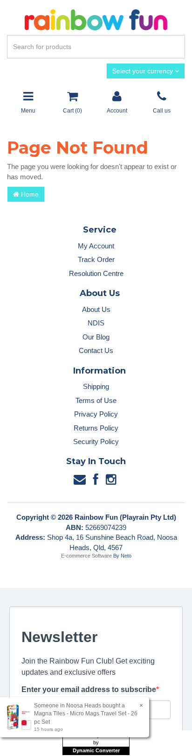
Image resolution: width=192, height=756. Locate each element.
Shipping (96, 386)
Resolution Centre (96, 273)
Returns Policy (96, 428)
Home (29, 194)
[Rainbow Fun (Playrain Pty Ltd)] (96, 19)
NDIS (96, 323)
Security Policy (96, 441)
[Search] (176, 46)
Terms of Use (96, 400)
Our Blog (96, 337)
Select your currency (143, 71)
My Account (96, 246)
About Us (96, 309)
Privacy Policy (96, 414)
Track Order (96, 259)
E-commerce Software (86, 555)
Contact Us (96, 350)
